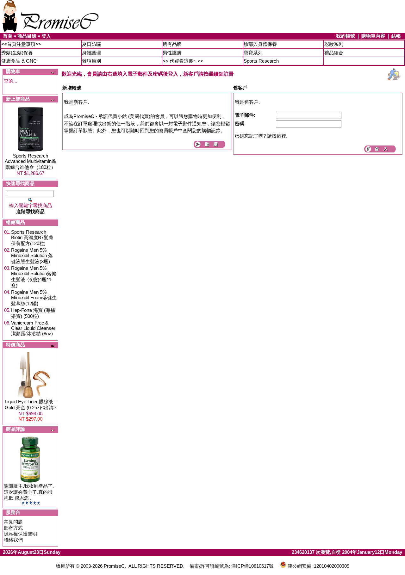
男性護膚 (172, 52)
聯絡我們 (13, 539)
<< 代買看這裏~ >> (183, 61)
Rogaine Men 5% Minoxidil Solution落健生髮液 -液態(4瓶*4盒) (33, 276)
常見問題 (13, 521)
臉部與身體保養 (260, 44)
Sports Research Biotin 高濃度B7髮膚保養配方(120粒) (32, 237)
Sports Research (261, 61)
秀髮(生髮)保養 (17, 52)
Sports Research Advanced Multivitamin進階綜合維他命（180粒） (30, 161)
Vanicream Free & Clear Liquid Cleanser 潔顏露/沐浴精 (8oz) (33, 328)
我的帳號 (345, 36)
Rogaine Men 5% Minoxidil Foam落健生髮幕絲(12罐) (34, 297)
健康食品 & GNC (19, 61)
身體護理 (91, 52)
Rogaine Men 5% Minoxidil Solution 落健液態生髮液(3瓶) (32, 255)
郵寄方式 (13, 527)
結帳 (396, 36)
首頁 (7, 36)
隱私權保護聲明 (20, 533)
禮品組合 (333, 52)
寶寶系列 (253, 52)
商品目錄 (26, 36)
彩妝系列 (333, 44)
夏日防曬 (91, 44)
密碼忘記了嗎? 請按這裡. (261, 136)
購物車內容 (373, 36)
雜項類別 (91, 61)
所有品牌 (172, 44)
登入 (46, 36)
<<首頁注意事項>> (21, 44)
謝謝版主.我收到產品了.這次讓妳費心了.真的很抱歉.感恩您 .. (29, 492)
